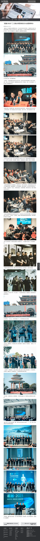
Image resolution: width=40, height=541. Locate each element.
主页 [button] (2, 4)
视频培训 (22, 532)
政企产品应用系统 (6, 530)
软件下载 (22, 531)
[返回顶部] (38, 269)
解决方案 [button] (7, 4)
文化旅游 (10, 532)
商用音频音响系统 (6, 535)
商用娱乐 (16, 535)
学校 (15, 537)
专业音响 (5, 528)
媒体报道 (23, 19)
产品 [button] (4, 4)
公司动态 (15, 19)
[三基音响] (4, 1)
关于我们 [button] (24, 4)
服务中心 (22, 528)
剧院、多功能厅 (17, 531)
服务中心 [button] (15, 4)
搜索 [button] (32, 1)
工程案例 (16, 528)
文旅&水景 (16, 536)
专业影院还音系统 (6, 537)
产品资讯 (19, 19)
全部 (12, 19)
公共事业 (10, 531)
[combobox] (32, 1)
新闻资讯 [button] (19, 4)
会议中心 (16, 533)
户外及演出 (16, 532)
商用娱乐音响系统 (6, 532)
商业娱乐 (10, 535)
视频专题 (26, 19)
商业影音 (10, 533)
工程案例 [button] (11, 4)
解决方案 (10, 528)
